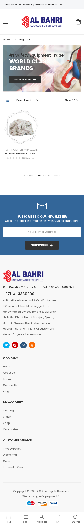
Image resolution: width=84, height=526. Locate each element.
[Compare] (21, 141)
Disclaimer (10, 455)
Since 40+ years (22, 79)
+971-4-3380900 (18, 294)
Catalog (8, 411)
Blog (6, 391)
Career (8, 461)
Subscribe (39, 245)
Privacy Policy (12, 449)
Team (7, 379)
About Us (9, 373)
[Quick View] (27, 141)
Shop (6, 423)
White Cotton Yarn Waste (22, 150)
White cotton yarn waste (21, 153)
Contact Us (10, 385)
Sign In (7, 417)
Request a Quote (14, 467)
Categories (23, 39)
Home (7, 39)
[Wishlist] (15, 141)
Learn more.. (33, 334)
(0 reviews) (29, 158)
